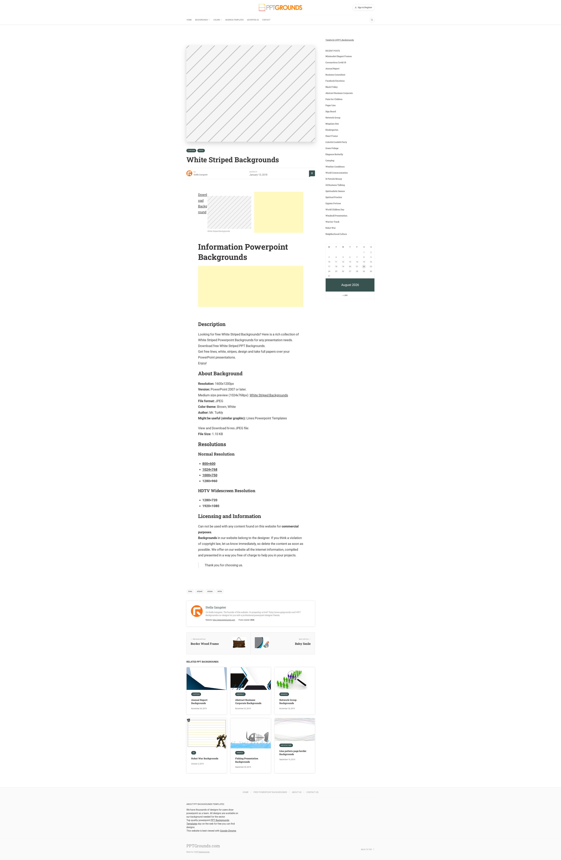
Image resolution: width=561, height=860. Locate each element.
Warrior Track (332, 221)
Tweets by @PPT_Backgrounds (339, 40)
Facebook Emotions (335, 80)
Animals (240, 752)
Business (284, 694)
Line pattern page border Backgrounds (292, 752)
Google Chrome (228, 830)
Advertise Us (253, 20)
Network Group (332, 117)
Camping (329, 160)
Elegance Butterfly (334, 154)
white (220, 591)
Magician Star (332, 123)
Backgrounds (201, 20)
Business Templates (234, 20)
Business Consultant (335, 74)
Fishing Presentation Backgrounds (246, 760)
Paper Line (330, 105)
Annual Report (332, 68)
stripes (210, 591)
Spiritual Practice (333, 197)
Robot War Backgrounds (204, 758)
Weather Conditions (335, 166)
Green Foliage (331, 148)
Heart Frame (331, 136)
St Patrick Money (333, 178)
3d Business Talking (335, 185)
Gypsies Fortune (333, 203)
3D (194, 752)
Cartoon (191, 150)
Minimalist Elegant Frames (338, 56)
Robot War (330, 227)
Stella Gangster (201, 174)
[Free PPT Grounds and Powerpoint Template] (280, 7)
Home (189, 20)
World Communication (336, 172)
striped (199, 591)
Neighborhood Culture (336, 234)
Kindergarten (331, 129)
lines (190, 591)
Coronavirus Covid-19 (335, 62)
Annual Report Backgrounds (199, 701)
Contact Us (312, 792)
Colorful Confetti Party (336, 142)
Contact (266, 20)
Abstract (240, 694)
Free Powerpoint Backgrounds (270, 792)
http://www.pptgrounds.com (224, 620)
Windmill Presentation (336, 215)
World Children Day (334, 209)
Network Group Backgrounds (288, 701)
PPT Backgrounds (202, 852)
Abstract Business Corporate (339, 93)
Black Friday (331, 87)
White (201, 150)
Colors (216, 20)
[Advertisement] (278, 212)
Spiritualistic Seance (335, 191)
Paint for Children (333, 99)
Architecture (286, 745)
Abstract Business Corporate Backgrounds (248, 701)
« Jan (345, 295)
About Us (296, 792)
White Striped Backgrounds (269, 395)
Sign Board (330, 111)
